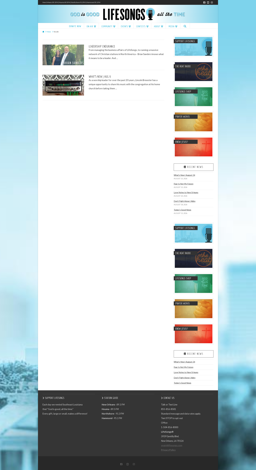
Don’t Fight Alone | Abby (184, 201)
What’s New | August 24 (184, 175)
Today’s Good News (182, 210)
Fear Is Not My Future (183, 184)
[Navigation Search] (185, 25)
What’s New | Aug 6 (100, 76)
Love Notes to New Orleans (186, 192)
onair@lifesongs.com (171, 445)
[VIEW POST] (63, 55)
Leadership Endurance (102, 46)
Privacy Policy (168, 450)
